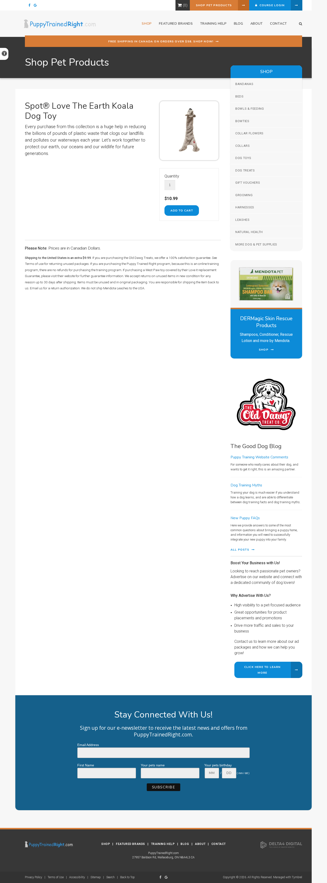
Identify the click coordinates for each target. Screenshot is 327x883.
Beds (239, 96)
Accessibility (77, 877)
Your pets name (153, 765)
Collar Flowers (249, 133)
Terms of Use (56, 877)
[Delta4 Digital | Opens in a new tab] (281, 844)
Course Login (271, 5)
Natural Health (249, 232)
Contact (278, 23)
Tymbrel (297, 877)
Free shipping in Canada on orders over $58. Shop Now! (161, 41)
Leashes (242, 220)
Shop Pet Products (214, 5)
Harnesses (244, 207)
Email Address (88, 745)
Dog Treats (245, 170)
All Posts (240, 550)
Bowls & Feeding (249, 108)
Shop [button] (147, 23)
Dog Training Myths (246, 485)
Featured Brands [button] (176, 23)
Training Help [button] (213, 23)
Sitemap (95, 877)
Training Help (163, 844)
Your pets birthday (218, 765)
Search (110, 877)
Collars (242, 146)
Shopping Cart (180, 5)
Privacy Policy (33, 877)
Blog (238, 23)
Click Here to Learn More (262, 670)
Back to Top (127, 877)
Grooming (244, 195)
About (256, 23)
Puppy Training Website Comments (259, 457)
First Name (85, 765)
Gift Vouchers (247, 182)
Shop (105, 844)
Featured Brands (130, 844)
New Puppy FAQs (245, 518)
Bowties (242, 121)
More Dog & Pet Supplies (256, 244)
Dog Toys (243, 158)
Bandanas (244, 84)
